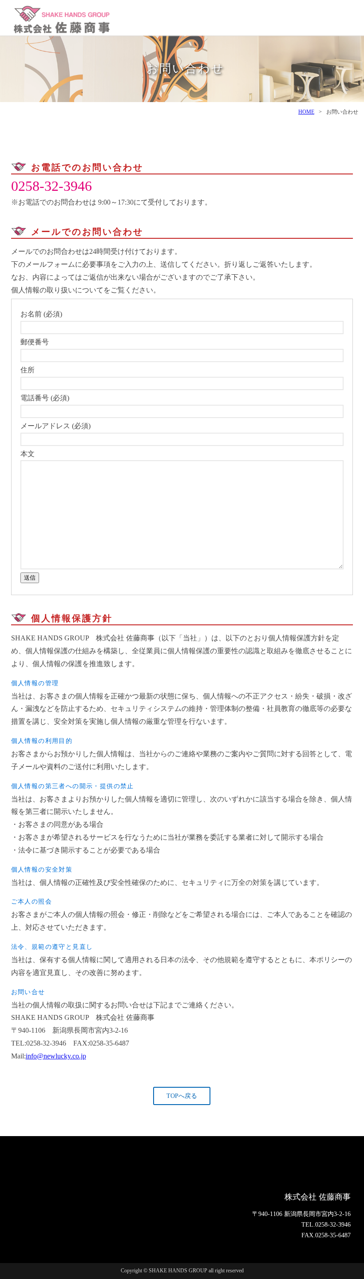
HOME (306, 112)
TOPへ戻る (181, 1096)
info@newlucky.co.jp (56, 1056)
